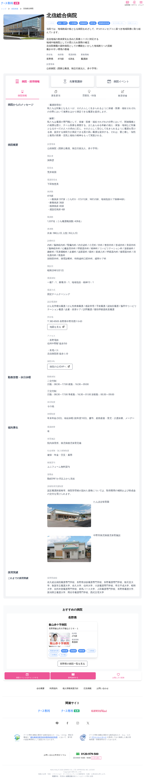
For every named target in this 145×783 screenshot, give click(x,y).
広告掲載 (87, 688)
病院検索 (14, 9)
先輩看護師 (76, 81)
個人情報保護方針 (70, 688)
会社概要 (40, 688)
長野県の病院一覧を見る (72, 663)
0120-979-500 (89, 754)
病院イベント (121, 81)
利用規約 (53, 688)
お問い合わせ (102, 688)
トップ (3, 9)
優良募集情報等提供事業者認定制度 (43, 737)
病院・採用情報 (31, 81)
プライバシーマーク (99, 737)
